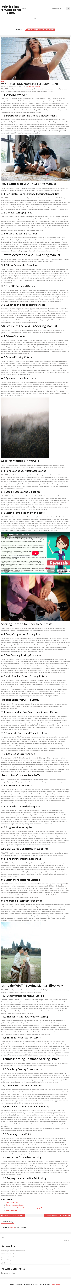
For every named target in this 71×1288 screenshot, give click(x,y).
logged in (12, 1227)
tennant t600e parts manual (9, 1260)
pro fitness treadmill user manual (11, 1257)
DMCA (35, 18)
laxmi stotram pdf (12, 1202)
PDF (22, 29)
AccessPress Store (56, 1284)
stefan (29, 86)
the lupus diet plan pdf (13, 1210)
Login (24, 8)
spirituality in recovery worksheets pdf (13, 1250)
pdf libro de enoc (6, 1263)
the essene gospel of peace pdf (16, 1205)
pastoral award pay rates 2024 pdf (56, 1215)
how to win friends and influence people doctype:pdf (24, 1208)
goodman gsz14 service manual (13, 1215)
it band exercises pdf (7, 1254)
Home (18, 29)
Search (3, 1237)
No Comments (36, 86)
